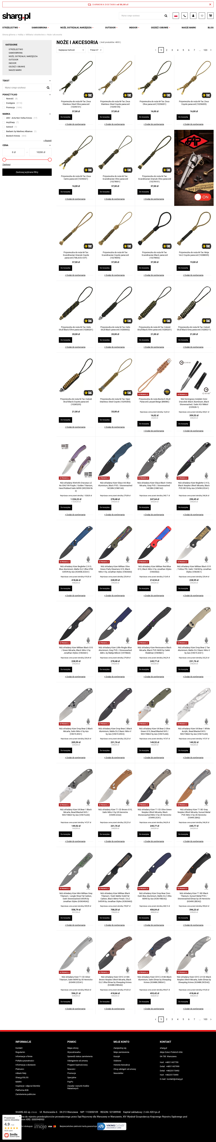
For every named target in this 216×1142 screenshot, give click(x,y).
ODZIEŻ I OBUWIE (159, 27)
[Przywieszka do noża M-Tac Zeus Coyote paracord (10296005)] (194, 78)
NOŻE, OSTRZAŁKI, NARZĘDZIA (76, 27)
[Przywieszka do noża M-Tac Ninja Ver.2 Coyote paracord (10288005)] (194, 229)
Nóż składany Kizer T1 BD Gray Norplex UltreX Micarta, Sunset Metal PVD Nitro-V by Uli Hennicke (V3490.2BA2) (194, 813)
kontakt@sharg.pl (175, 1079)
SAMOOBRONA (39, 27)
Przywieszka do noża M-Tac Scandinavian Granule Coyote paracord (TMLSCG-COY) (76, 255)
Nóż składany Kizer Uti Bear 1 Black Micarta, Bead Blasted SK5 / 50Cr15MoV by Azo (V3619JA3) (76, 812)
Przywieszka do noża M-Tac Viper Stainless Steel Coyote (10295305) (115, 400)
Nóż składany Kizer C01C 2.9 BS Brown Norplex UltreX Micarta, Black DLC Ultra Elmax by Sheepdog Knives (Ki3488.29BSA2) (115, 981)
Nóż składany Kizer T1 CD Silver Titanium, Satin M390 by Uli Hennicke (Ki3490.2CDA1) (76, 979)
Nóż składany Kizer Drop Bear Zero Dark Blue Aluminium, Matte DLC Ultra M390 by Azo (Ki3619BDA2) (154, 896)
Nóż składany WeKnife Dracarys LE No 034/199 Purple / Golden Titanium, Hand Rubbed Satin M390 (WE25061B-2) (76, 487)
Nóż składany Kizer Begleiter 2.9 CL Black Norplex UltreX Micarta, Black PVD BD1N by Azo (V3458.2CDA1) (194, 485)
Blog (211, 27)
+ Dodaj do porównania (75, 124)
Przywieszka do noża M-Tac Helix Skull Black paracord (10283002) (115, 328)
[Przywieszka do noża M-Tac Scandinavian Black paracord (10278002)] (154, 229)
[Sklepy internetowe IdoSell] (199, 1134)
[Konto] (193, 16)
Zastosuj (6, 164)
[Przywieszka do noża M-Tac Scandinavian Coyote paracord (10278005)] (115, 229)
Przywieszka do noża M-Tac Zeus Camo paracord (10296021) (76, 177)
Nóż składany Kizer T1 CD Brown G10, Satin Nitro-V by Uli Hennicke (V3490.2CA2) (115, 812)
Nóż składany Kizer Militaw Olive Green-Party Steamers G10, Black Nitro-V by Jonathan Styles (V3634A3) (115, 569)
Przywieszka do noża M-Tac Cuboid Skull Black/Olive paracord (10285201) (154, 328)
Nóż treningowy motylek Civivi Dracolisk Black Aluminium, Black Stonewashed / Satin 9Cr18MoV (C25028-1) (194, 403)
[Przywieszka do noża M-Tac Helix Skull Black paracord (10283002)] (115, 303)
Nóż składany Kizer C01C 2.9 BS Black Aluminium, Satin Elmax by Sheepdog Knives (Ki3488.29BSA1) (155, 979)
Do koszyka (65, 117)
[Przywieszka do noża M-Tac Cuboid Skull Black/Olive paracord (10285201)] (154, 303)
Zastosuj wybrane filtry (27, 172)
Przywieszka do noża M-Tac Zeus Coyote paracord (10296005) (194, 102)
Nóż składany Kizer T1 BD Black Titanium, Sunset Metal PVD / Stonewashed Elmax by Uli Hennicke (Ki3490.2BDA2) (194, 897)
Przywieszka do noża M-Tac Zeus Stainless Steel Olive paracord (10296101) (76, 104)
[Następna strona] (211, 50)
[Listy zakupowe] (202, 16)
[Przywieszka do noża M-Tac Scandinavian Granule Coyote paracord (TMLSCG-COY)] (76, 229)
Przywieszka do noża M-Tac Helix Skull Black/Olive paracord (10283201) (76, 328)
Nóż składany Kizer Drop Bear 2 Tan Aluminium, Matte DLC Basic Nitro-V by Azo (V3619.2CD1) (194, 650)
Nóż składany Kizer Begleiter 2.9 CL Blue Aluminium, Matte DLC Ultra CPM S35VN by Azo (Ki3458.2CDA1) (76, 569)
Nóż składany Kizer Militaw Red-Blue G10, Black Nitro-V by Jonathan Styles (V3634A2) (154, 569)
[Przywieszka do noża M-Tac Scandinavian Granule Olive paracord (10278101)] (154, 152)
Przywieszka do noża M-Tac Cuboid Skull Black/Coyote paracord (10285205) (76, 402)
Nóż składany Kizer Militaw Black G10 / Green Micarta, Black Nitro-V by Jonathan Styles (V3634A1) (76, 650)
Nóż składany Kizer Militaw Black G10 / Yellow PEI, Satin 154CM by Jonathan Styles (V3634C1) (194, 569)
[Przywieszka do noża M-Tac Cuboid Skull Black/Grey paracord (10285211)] (194, 303)
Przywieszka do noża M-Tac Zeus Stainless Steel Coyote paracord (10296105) (115, 104)
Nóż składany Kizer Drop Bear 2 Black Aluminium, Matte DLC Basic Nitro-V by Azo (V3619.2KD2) (115, 731)
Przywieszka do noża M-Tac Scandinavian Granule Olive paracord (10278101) (154, 179)
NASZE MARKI (189, 27)
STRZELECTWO (10, 27)
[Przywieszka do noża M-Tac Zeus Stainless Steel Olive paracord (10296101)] (76, 78)
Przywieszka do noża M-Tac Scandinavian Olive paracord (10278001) (115, 179)
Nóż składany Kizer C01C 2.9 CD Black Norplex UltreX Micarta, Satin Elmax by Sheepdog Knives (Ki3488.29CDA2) (194, 979)
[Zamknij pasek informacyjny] (210, 4)
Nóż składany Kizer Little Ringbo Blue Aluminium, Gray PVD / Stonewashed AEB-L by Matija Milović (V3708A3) (115, 650)
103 (205, 50)
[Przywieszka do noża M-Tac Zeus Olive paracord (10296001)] (154, 78)
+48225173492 (172, 1070)
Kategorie (11, 44)
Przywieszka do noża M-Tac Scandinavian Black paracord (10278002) (155, 255)
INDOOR (133, 27)
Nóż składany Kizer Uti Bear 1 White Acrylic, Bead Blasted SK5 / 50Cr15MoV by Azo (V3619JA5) (194, 731)
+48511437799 (171, 1062)
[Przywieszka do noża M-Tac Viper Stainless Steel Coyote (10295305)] (115, 375)
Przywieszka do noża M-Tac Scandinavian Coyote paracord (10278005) (115, 255)
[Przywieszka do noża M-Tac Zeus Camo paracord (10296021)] (76, 152)
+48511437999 (172, 1066)
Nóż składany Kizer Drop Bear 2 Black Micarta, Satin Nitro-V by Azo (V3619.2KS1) (76, 731)
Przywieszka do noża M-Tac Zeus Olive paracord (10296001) (155, 102)
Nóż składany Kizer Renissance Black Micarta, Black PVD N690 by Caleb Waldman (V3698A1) (154, 650)
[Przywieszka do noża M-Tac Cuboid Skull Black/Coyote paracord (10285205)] (76, 375)
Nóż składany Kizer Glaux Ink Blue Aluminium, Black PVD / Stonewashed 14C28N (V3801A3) (115, 485)
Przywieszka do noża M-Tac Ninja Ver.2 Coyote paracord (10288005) (194, 253)
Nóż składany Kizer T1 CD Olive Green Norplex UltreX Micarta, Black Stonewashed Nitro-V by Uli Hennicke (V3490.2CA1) (155, 813)
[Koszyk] (210, 16)
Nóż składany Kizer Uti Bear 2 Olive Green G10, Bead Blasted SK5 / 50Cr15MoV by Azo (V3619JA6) (154, 731)
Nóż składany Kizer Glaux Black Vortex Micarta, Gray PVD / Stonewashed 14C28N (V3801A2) (154, 485)
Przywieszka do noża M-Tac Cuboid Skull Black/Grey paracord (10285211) (194, 328)
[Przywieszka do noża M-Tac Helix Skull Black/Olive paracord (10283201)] (76, 303)
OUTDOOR (110, 27)
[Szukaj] (166, 15)
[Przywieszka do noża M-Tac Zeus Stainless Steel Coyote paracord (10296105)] (115, 78)
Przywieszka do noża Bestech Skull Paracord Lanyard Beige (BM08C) (154, 400)
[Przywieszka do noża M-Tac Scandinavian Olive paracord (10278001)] (115, 152)
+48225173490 (171, 1075)
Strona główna (8, 34)
